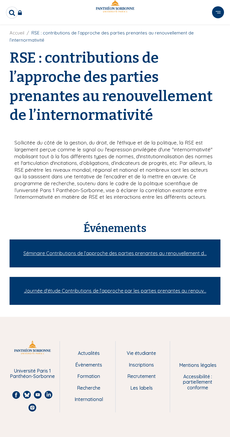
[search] (12, 13)
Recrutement (141, 376)
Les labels (141, 388)
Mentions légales (198, 365)
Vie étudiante (141, 353)
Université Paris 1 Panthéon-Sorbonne (32, 373)
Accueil (17, 33)
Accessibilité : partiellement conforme (197, 382)
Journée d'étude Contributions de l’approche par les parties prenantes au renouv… (115, 291)
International (89, 399)
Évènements (88, 364)
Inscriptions (141, 364)
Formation (88, 376)
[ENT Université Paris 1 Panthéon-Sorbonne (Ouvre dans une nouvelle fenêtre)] (21, 12)
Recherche (88, 388)
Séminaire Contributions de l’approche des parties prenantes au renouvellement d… (115, 253)
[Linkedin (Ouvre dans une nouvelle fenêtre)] (217, 31)
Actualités (89, 353)
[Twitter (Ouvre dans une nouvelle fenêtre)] (217, 43)
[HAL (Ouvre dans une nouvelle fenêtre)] (217, 55)
